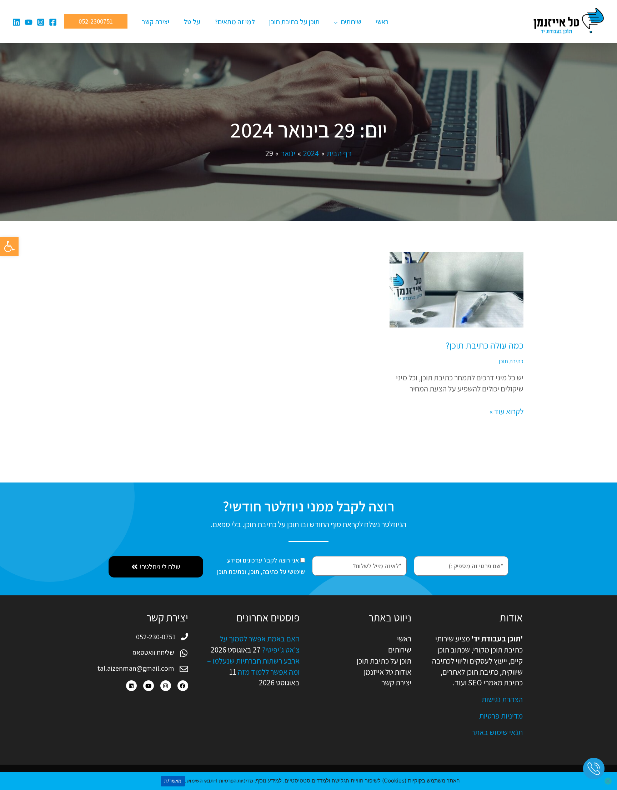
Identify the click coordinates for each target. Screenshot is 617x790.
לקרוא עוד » (506, 411)
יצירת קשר (396, 683)
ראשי (404, 639)
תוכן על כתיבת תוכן (384, 661)
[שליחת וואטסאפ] (184, 653)
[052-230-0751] (184, 636)
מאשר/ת (173, 781)
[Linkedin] (16, 22)
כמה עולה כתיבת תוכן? (484, 345)
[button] (9, 246)
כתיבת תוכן (511, 361)
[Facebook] (53, 22)
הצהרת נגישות (502, 699)
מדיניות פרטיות (501, 716)
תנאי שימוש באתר (497, 732)
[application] (337, 21)
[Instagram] (41, 22)
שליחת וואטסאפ (153, 652)
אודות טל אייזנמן (387, 672)
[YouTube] (28, 22)
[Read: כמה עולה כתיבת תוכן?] (456, 289)
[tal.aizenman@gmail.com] (184, 669)
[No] (608, 781)
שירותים (399, 650)
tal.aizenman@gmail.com (135, 668)
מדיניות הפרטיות (236, 780)
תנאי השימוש (200, 780)
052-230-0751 (156, 636)
